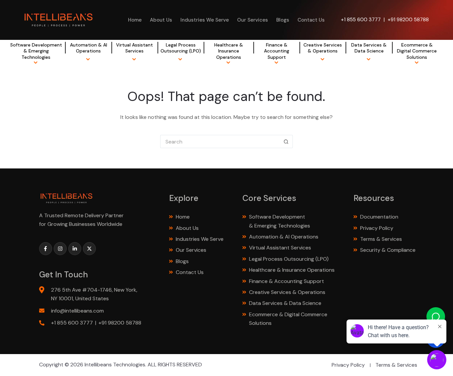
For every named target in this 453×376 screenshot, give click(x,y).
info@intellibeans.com (77, 310)
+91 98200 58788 (408, 19)
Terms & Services (381, 238)
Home (135, 20)
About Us (161, 20)
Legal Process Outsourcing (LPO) (181, 48)
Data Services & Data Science (369, 48)
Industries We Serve (204, 20)
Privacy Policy (376, 228)
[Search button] (286, 141)
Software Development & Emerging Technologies (36, 51)
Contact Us (311, 20)
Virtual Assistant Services (134, 48)
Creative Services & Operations (322, 48)
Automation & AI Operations (88, 48)
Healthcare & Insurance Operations (228, 51)
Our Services (252, 20)
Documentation (379, 216)
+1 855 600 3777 (361, 19)
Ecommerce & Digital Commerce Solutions (417, 51)
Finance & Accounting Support (276, 51)
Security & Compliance (388, 249)
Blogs (282, 20)
